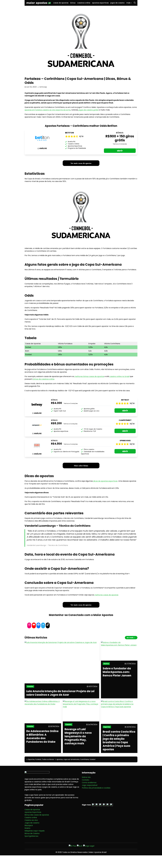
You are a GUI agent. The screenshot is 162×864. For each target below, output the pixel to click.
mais (128, 3)
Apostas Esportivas (33, 812)
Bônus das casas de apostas (37, 815)
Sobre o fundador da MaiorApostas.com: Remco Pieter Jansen (117, 672)
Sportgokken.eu (31, 836)
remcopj (43, 87)
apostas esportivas (100, 3)
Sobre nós (86, 777)
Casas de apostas (32, 809)
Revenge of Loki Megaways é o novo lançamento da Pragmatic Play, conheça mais (78, 736)
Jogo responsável (89, 785)
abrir (120, 150)
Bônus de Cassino (32, 833)
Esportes (31, 759)
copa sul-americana (71, 759)
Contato (85, 780)
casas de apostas (60, 3)
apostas (60, 759)
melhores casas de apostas (106, 595)
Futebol (38, 759)
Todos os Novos (48, 759)
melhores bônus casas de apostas (89, 376)
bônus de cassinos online (43, 379)
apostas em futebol (33, 110)
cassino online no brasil (119, 376)
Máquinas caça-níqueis (35, 830)
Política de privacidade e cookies (96, 788)
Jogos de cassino (32, 823)
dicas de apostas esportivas (105, 481)
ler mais (130, 637)
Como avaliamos (89, 782)
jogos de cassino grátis (88, 110)
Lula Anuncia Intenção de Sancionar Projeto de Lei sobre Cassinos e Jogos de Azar (60, 693)
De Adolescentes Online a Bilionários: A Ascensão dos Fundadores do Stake (42, 736)
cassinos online (83, 3)
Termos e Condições (120, 144)
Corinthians (84, 759)
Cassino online (31, 817)
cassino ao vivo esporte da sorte (56, 110)
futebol (92, 759)
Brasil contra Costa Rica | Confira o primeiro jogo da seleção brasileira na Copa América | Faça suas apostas (119, 740)
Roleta (27, 828)
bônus (72, 3)
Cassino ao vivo (31, 820)
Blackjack (29, 825)
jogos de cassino (117, 3)
